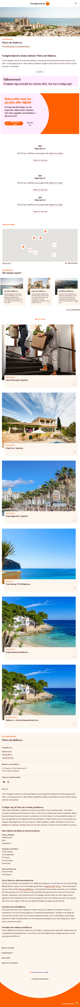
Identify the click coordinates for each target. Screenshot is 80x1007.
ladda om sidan (56, 153)
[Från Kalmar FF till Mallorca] (74, 588)
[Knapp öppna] (22, 302)
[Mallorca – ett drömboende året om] (74, 724)
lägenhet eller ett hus (53, 886)
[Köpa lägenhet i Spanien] (74, 520)
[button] (73, 3)
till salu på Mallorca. (26, 889)
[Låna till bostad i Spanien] (74, 384)
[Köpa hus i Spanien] (74, 452)
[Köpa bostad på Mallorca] (74, 656)
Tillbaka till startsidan (40, 160)
